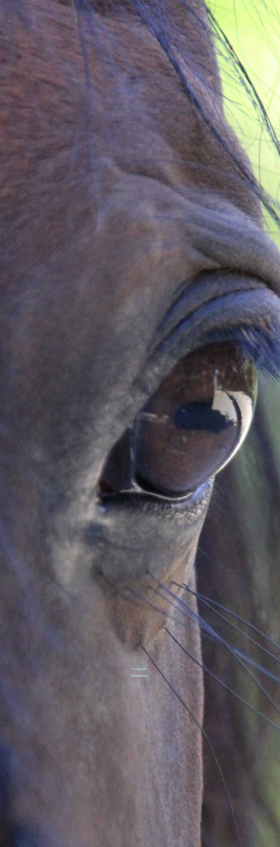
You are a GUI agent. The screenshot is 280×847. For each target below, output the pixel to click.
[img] (140, 423)
